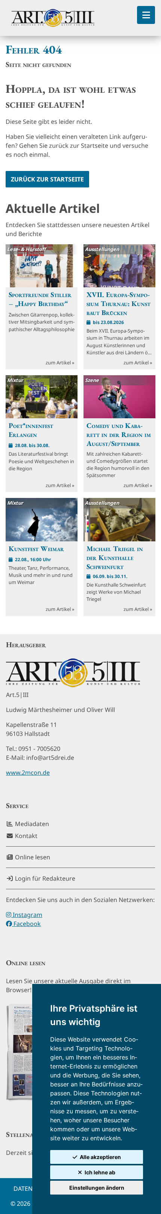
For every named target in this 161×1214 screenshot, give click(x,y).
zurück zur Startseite (47, 179)
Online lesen (31, 857)
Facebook (26, 924)
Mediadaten (31, 824)
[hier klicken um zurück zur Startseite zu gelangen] (53, 18)
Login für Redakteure (44, 878)
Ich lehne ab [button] (100, 1172)
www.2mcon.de (28, 772)
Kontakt (25, 836)
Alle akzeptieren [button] (100, 1157)
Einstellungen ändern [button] (96, 1187)
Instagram (26, 915)
